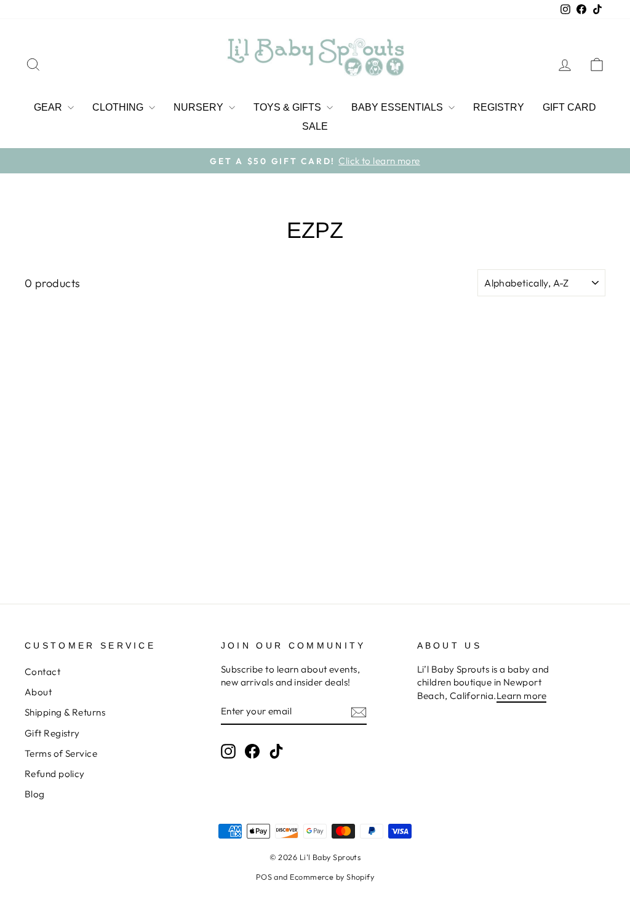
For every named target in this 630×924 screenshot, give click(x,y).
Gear (49, 107)
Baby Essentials (398, 107)
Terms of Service (61, 753)
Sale (315, 126)
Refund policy (55, 774)
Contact (42, 671)
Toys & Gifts (288, 107)
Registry (498, 107)
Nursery (199, 107)
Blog (35, 794)
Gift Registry (52, 733)
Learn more (521, 695)
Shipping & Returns (65, 712)
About (38, 692)
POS (264, 877)
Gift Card (569, 107)
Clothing (119, 107)
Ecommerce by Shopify (332, 877)
